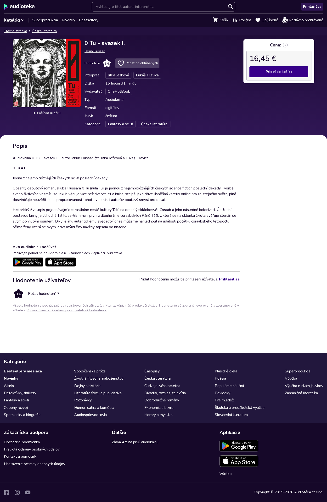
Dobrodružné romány (161, 400)
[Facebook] (7, 492)
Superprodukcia (45, 20)
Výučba (291, 378)
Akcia (9, 385)
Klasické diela (226, 371)
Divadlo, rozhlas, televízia (165, 393)
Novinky (68, 20)
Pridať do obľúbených (142, 63)
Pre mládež (224, 400)
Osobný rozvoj (16, 407)
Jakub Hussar (95, 51)
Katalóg (12, 20)
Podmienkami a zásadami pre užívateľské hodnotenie (67, 310)
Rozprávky (83, 400)
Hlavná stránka (15, 31)
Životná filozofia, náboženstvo (99, 378)
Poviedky (222, 393)
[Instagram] (17, 492)
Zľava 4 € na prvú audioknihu (135, 442)
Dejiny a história (87, 385)
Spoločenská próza (90, 371)
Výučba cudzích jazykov (304, 385)
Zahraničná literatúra (301, 393)
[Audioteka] (19, 6)
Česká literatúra (44, 31)
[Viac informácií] (285, 45)
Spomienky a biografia (22, 414)
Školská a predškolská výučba (240, 407)
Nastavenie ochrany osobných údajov (34, 464)
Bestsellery (88, 20)
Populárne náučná (229, 385)
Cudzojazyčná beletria (162, 385)
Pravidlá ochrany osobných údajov (32, 449)
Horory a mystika (158, 414)
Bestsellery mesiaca (23, 371)
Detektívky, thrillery (20, 393)
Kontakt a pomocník (20, 456)
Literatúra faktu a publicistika (98, 393)
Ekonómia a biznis (159, 407)
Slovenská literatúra (231, 414)
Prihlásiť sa (312, 6)
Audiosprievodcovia (90, 414)
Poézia (220, 378)
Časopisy (152, 371)
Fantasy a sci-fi (16, 400)
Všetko (226, 473)
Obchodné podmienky (22, 442)
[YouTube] (28, 492)
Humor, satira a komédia (94, 407)
